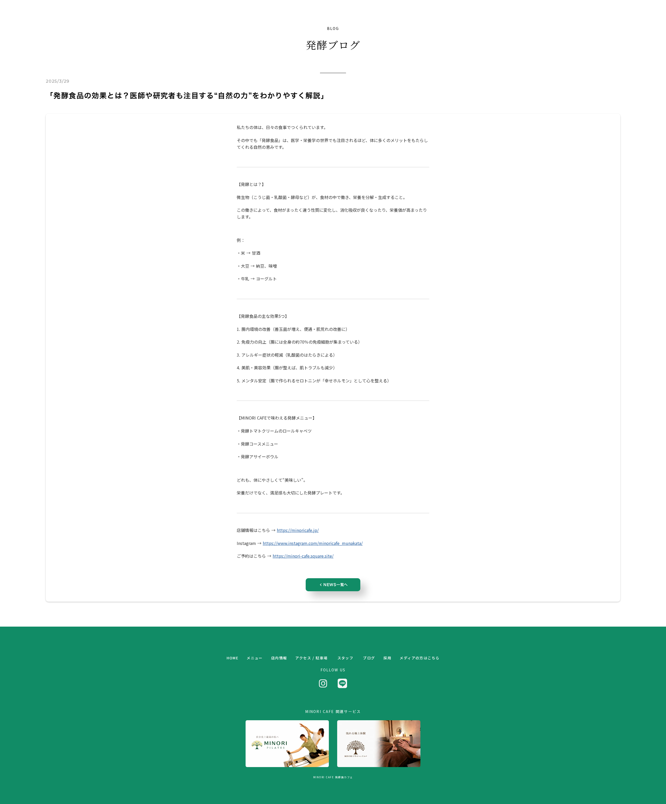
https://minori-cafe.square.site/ (303, 556)
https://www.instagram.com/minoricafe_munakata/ (313, 543)
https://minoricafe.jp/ (298, 530)
